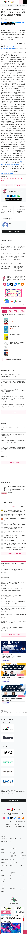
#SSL (7, 178)
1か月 (22, 506)
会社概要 (6, 827)
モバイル (21, 862)
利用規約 (17, 824)
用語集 (3, 891)
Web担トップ (3, 710)
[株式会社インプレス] (13, 900)
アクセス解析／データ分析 (13, 853)
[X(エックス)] (11, 284)
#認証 (2, 180)
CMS (3, 856)
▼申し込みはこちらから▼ (6, 922)
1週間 (13, 506)
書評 (3, 875)
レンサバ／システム (22, 859)
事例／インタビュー (13, 873)
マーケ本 (4, 311)
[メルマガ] (4, 284)
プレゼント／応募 (22, 888)
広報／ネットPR (5, 862)
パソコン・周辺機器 (22, 311)
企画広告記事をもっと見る (14, 634)
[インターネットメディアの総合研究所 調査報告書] (19, 912)
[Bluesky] (15, 818)
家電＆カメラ (16, 311)
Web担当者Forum (5, 2)
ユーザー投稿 (3, 711)
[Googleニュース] (18, 284)
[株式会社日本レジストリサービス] (7, 752)
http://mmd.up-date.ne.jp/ (8, 173)
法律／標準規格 (5, 859)
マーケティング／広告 (8, 5)
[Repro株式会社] (7, 738)
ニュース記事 (13, 888)
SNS (17, 5)
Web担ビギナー (5, 838)
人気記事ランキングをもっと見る (14, 553)
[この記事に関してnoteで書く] (16, 196)
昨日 (5, 506)
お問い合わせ (7, 824)
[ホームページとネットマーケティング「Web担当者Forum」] (6, 912)
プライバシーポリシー (8, 826)
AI (14, 5)
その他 (21, 865)
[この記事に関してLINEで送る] (19, 196)
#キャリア (14, 178)
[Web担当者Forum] (13, 810)
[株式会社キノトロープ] (7, 762)
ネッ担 (16, 279)
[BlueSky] (15, 284)
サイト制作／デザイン (22, 853)
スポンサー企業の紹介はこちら (13, 800)
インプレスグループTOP (20, 827)
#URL (10, 178)
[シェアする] (8, 196)
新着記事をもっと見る (14, 462)
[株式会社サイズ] (7, 772)
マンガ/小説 (22, 875)
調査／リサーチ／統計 (13, 856)
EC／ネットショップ (14, 863)
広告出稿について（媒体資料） (20, 822)
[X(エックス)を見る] (11, 818)
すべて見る (14, 412)
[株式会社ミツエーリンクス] (7, 728)
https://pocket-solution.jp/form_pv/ (10, 164)
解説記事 (3, 888)
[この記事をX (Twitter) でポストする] (11, 196)
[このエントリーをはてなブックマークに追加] (13, 196)
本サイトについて (8, 821)
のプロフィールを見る (13, 231)
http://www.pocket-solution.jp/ (14, 161)
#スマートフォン (20, 178)
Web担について (5, 841)
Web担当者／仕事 (23, 856)
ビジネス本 (10, 311)
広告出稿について (13, 841)
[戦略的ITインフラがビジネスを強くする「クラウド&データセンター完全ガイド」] (6, 909)
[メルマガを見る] (4, 818)
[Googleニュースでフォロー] (19, 818)
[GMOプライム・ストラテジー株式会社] (7, 782)
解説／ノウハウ (4, 872)
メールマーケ (4, 865)
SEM (12, 865)
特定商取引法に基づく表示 (20, 826)
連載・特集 (21, 838)
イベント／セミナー (13, 878)
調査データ (22, 872)
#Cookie (3, 178)
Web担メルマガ (13, 838)
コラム (12, 875)
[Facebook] (8, 284)
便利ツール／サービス (4, 878)
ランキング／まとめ (22, 878)
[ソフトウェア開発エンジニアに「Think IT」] (19, 909)
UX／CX (12, 859)
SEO (2, 5)
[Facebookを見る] (8, 818)
